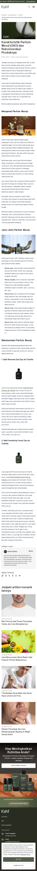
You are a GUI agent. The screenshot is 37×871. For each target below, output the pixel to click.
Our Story (4, 817)
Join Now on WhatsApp (18, 803)
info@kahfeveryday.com (12, 841)
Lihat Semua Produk (18, 765)
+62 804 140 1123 (10, 836)
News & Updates (6, 825)
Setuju (18, 859)
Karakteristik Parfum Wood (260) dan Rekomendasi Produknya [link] (17, 18)
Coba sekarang (30, 1)
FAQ (3, 821)
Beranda (4, 15)
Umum (20, 15)
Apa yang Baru (12, 15)
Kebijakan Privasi (25, 854)
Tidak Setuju (18, 865)
